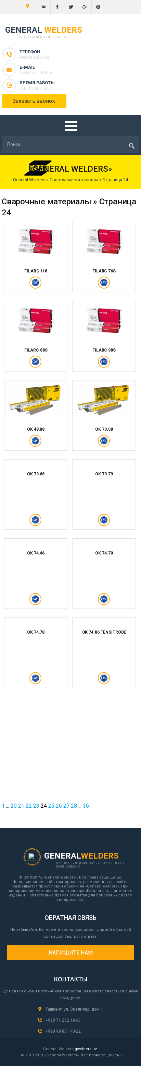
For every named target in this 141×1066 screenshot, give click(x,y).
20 (14, 806)
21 (21, 806)
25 (51, 806)
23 (36, 806)
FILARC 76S (104, 271)
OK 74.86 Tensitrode (104, 632)
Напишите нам (71, 952)
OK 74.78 (35, 632)
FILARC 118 (35, 271)
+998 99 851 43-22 (63, 1031)
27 (66, 806)
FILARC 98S (104, 350)
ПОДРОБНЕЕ (35, 286)
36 (86, 806)
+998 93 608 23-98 (34, 58)
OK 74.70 (104, 553)
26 (59, 806)
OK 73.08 (104, 429)
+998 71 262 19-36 (63, 1020)
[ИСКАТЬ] (131, 146)
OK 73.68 (35, 474)
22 (29, 806)
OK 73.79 (104, 474)
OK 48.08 (35, 429)
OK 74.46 (35, 553)
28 (74, 806)
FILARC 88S (36, 350)
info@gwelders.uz (36, 73)
